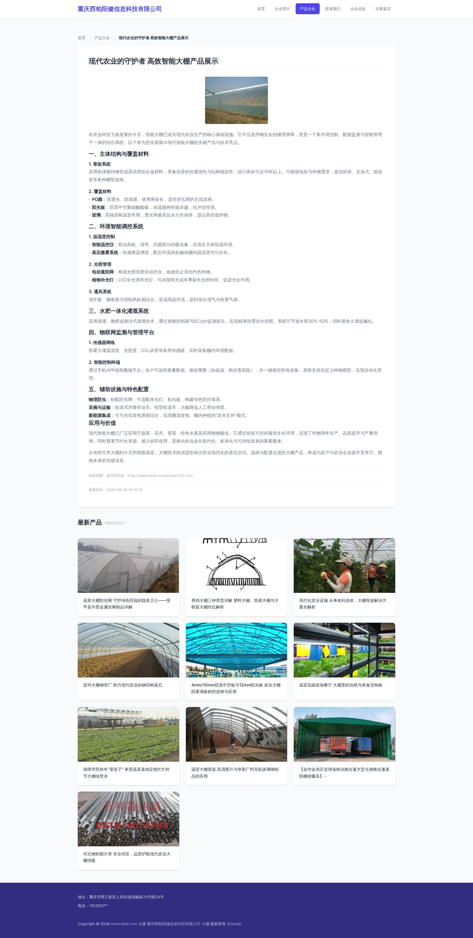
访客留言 (383, 8)
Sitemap (234, 924)
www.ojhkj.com (124, 924)
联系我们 (333, 8)
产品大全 (307, 8)
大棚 (142, 924)
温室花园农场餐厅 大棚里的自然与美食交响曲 (340, 685)
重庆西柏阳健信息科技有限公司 (120, 8)
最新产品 (90, 522)
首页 (261, 8)
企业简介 (282, 8)
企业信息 (358, 8)
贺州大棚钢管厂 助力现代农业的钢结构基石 (122, 685)
